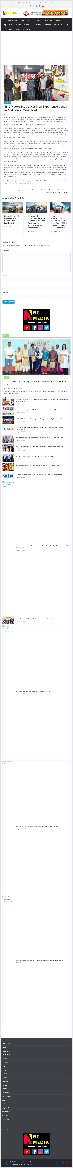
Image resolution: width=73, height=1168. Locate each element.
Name (5, 275)
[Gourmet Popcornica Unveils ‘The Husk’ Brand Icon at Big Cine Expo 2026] (8, 467)
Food (10, 29)
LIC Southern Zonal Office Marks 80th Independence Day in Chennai (35, 619)
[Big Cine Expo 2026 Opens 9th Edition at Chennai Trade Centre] (8, 458)
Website (5, 292)
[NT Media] (4, 25)
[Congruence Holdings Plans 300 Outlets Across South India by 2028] (8, 411)
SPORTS (18, 25)
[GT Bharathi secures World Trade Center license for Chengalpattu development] (8, 476)
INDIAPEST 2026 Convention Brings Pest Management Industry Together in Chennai (40, 419)
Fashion (17, 29)
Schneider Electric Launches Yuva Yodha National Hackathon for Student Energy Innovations (39, 961)
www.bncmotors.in (12, 183)
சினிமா (4, 1104)
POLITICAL (31, 20)
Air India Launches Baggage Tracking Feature (20, 190)
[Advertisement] (36, 50)
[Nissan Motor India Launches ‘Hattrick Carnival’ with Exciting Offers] (12, 203)
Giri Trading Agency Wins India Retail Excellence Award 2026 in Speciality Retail (39, 438)
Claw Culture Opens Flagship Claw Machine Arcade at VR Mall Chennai (36, 826)
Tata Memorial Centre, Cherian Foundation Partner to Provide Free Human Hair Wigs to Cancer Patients (42, 4)
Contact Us (27, 29)
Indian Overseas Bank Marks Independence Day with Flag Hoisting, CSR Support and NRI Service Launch (42, 547)
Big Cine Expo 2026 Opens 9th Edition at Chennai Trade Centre (34, 456)
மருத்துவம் (5, 1115)
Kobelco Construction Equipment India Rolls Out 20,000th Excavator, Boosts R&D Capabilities (59, 222)
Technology (58, 25)
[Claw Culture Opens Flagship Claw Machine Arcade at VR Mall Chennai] (8, 828)
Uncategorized (6, 1096)
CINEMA (57, 20)
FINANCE (39, 20)
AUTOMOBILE (38, 25)
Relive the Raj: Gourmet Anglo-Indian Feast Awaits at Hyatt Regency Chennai (54, 191)
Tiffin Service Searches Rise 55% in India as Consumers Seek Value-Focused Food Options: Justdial (39, 428)
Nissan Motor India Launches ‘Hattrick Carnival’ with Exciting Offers (12, 219)
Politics (4, 1085)
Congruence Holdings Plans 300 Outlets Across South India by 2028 (35, 410)
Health (10, 25)
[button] (31, 29)
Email (4, 284)
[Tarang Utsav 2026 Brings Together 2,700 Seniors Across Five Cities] (36, 357)
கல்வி (3, 1100)
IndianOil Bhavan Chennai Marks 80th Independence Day (32, 691)
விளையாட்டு (5, 1119)
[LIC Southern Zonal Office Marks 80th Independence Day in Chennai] (8, 620)
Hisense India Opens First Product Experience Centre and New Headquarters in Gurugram (39, 447)
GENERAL (22, 20)
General (7, 377)
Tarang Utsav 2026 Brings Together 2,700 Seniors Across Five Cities (35, 383)
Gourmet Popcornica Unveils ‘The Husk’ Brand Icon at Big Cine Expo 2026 (37, 465)
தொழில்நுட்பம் (6, 1111)
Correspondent (19, 388)
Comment (6, 251)
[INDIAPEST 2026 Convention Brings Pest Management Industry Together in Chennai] (8, 420)
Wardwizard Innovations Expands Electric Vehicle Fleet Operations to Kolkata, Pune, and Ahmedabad (36, 222)
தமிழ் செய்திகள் (12, 20)
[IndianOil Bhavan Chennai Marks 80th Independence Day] (8, 692)
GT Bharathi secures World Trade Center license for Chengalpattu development (39, 474)
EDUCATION (48, 20)
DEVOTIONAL (27, 25)
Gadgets (48, 25)
